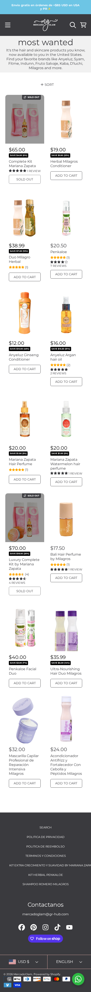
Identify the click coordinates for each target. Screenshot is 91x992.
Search (46, 827)
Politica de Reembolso (45, 846)
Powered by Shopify (47, 974)
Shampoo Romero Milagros (46, 884)
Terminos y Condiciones (45, 855)
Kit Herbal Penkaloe (45, 875)
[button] (8, 25)
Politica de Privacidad (45, 837)
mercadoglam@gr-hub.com (45, 914)
